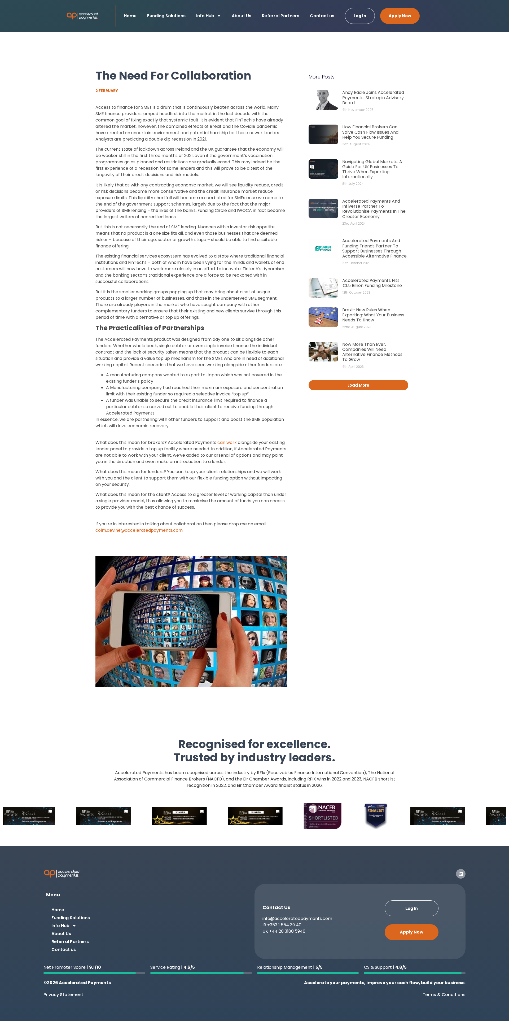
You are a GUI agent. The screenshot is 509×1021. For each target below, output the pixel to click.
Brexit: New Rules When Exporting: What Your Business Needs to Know (373, 315)
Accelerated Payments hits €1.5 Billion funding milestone (372, 283)
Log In (360, 16)
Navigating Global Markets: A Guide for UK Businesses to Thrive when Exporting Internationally (372, 169)
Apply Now (400, 16)
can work (227, 442)
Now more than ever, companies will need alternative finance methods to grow (372, 352)
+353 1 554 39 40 (284, 925)
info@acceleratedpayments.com (297, 918)
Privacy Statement (63, 995)
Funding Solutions (166, 16)
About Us (241, 16)
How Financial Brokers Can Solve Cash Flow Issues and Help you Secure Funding (370, 132)
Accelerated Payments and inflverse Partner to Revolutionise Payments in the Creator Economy (374, 209)
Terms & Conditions (444, 995)
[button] (358, 385)
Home (130, 16)
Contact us (322, 16)
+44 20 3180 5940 (287, 931)
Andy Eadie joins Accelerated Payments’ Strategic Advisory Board (373, 97)
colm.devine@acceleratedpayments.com (139, 530)
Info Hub (205, 16)
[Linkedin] (461, 874)
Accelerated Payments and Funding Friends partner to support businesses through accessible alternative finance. (374, 248)
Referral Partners (280, 16)
